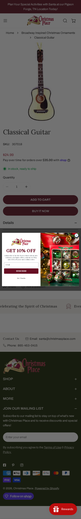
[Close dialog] (76, 235)
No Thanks (21, 278)
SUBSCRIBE (21, 271)
